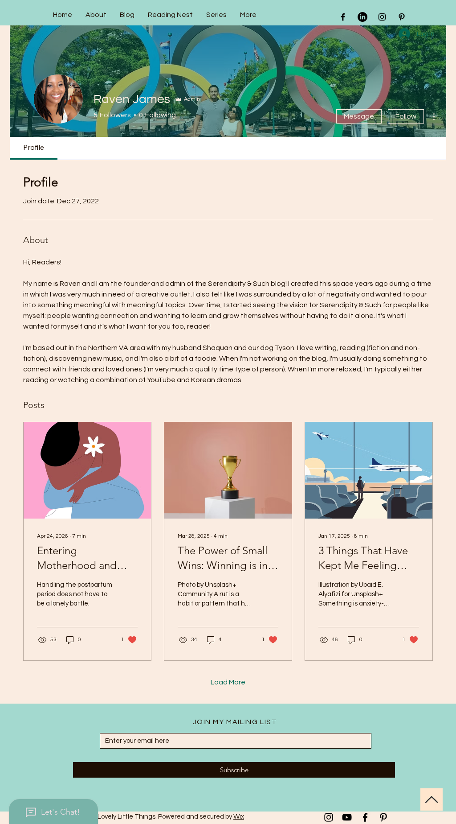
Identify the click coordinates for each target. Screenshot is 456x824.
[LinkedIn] (362, 17)
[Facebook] (365, 817)
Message (359, 116)
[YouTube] (347, 817)
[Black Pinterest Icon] (402, 17)
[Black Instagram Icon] (382, 17)
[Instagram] (328, 817)
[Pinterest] (383, 817)
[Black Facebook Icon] (343, 17)
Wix (238, 816)
